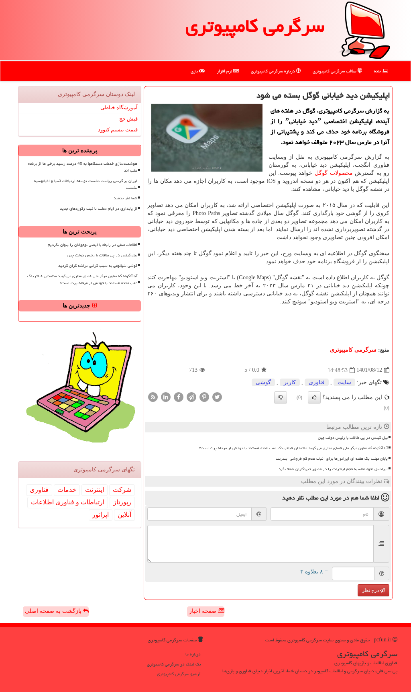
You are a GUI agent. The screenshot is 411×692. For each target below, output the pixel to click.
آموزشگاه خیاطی (119, 107)
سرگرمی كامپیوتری (254, 25)
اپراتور (100, 514)
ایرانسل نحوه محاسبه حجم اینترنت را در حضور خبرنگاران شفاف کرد (333, 469)
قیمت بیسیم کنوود (118, 130)
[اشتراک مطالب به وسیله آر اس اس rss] (153, 396)
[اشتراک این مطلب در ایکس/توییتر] (217, 396)
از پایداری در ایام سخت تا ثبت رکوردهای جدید (98, 209)
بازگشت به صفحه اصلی (54, 611)
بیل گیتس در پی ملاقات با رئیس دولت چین (353, 438)
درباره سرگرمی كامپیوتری (273, 71)
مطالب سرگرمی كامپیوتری (335, 71)
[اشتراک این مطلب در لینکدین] (165, 396)
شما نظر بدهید (125, 198)
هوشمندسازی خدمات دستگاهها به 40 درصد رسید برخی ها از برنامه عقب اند (82, 167)
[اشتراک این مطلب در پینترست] (204, 396)
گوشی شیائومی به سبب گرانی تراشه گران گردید (97, 266)
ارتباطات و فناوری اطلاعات (67, 502)
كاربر (290, 382)
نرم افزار (225, 71)
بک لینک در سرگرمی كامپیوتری (174, 664)
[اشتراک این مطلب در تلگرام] (191, 396)
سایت (344, 382)
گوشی (263, 382)
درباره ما (193, 654)
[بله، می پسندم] (314, 397)
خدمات (66, 489)
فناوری (317, 382)
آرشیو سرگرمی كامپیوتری (179, 673)
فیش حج (128, 119)
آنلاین (124, 514)
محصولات (341, 173)
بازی (195, 71)
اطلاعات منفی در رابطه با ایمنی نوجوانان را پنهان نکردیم (92, 245)
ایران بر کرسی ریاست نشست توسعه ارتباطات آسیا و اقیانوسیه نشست (85, 184)
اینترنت (94, 489)
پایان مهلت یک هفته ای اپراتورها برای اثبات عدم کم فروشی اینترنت (332, 459)
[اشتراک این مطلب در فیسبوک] (178, 396)
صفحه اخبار (203, 611)
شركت (122, 489)
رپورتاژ (122, 502)
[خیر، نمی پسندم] (280, 397)
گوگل (321, 173)
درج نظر (371, 590)
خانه (378, 71)
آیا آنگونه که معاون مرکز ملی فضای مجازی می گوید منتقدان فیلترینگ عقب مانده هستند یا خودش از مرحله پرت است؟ (293, 448)
